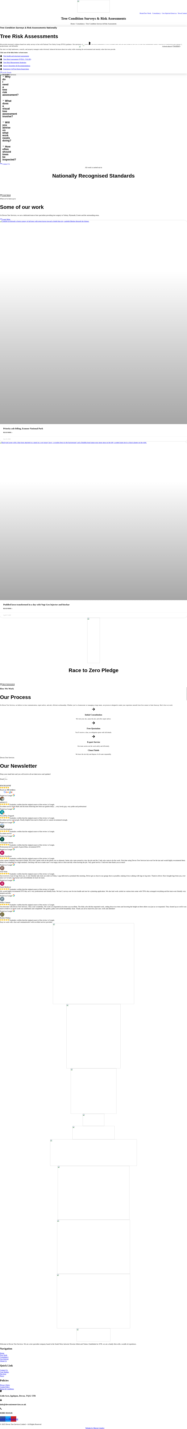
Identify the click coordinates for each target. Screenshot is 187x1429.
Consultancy (156, 13)
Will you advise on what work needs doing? (6, 131)
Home (142, 13)
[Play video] (89, 44)
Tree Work (147, 13)
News (180, 13)
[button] (148, 13)
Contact (184, 13)
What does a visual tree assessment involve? (9, 108)
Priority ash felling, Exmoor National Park (23, 428)
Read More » (7, 432)
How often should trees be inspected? (9, 153)
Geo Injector (166, 13)
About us (173, 13)
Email (2, 779)
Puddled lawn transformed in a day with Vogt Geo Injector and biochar (36, 604)
